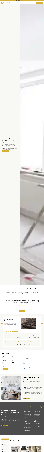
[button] (2, 323)
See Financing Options (24, 0)
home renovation (8, 142)
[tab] (5, 439)
